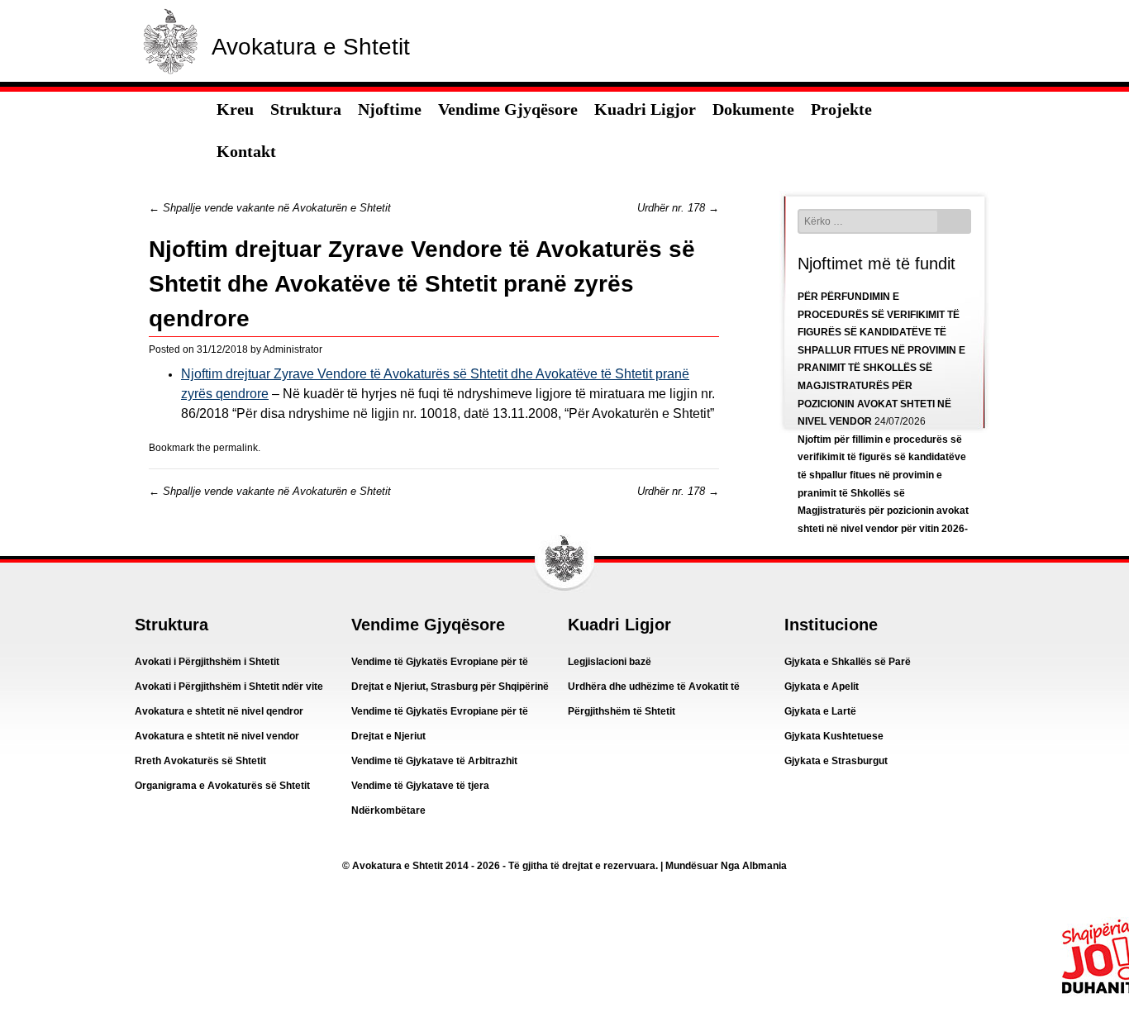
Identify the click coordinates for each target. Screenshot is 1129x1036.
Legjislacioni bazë (609, 662)
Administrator (292, 349)
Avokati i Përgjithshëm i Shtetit (207, 662)
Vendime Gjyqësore (508, 109)
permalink (235, 448)
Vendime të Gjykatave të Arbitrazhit (434, 761)
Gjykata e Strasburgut (836, 761)
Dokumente (753, 109)
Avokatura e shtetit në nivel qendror (219, 711)
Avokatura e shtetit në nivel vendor (217, 736)
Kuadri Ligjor (645, 109)
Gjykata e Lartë (820, 711)
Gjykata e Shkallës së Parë (847, 662)
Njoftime (390, 109)
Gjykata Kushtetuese (834, 736)
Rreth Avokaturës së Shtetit (200, 761)
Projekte (841, 109)
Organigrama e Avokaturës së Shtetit (222, 785)
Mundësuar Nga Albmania (726, 866)
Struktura (305, 109)
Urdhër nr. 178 (678, 208)
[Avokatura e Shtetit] (170, 78)
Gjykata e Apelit (821, 686)
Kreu (235, 109)
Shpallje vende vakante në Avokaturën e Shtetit (270, 208)
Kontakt (246, 151)
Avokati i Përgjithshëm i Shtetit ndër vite (229, 686)
